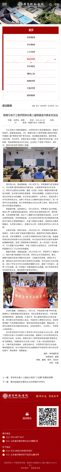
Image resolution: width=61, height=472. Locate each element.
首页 (37, 106)
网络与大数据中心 (34, 463)
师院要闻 (31, 37)
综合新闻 (51, 106)
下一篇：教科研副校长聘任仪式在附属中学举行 (23, 382)
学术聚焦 (31, 45)
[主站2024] (30, 7)
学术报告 (31, 66)
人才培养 (31, 52)
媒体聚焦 (31, 95)
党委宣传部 (35, 468)
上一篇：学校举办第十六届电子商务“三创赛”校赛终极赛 (27, 378)
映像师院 (31, 81)
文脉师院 (31, 88)
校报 (57, 4)
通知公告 (31, 74)
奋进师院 (31, 59)
